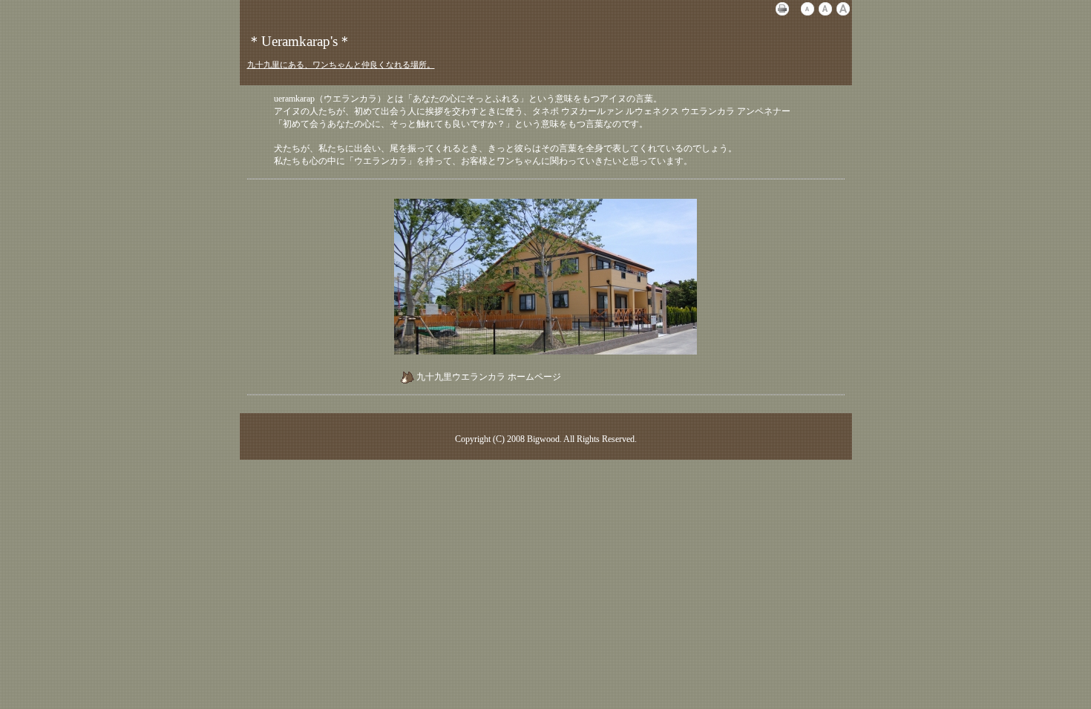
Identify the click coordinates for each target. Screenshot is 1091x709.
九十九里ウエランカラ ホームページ (488, 377)
